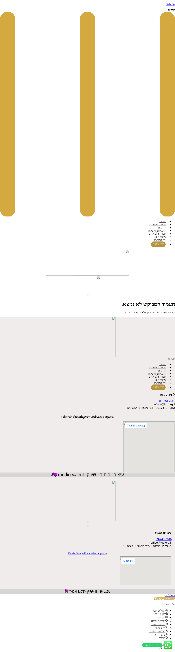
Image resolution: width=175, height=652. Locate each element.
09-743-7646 (167, 401)
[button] (87, 113)
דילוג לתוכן (169, 595)
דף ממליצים (159, 239)
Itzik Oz (170, 4)
